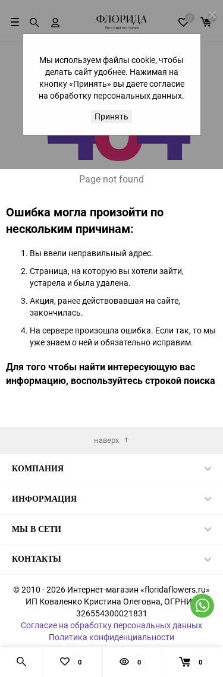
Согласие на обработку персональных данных (111, 625)
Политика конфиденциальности (111, 637)
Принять (111, 116)
